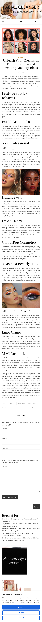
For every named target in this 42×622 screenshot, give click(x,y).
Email (4, 438)
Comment (5, 466)
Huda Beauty (32, 403)
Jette (5, 408)
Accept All (21, 607)
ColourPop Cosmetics (9, 403)
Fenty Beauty (21, 403)
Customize (21, 612)
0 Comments (36, 408)
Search (36, 507)
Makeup (21, 57)
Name (4, 429)
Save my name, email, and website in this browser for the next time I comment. (20, 461)
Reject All (21, 618)
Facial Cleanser (21, 7)
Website (5, 448)
